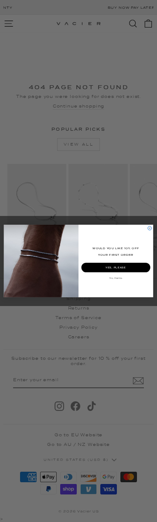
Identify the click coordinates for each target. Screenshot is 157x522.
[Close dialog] (150, 228)
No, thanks (115, 278)
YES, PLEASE (116, 267)
